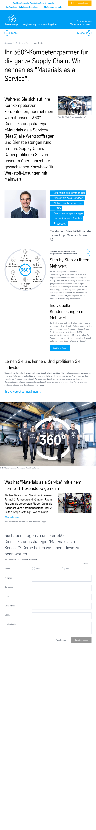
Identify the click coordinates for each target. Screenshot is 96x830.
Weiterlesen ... (13, 517)
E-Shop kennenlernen (79, 3)
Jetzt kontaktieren (60, 348)
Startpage (8, 43)
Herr (67, 568)
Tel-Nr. (7, 615)
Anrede (7, 568)
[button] (25, 255)
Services (19, 43)
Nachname (8, 587)
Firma (6, 596)
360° (25, 270)
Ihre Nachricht (10, 624)
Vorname (8, 578)
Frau (38, 568)
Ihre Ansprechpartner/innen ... (22, 391)
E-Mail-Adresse (10, 606)
